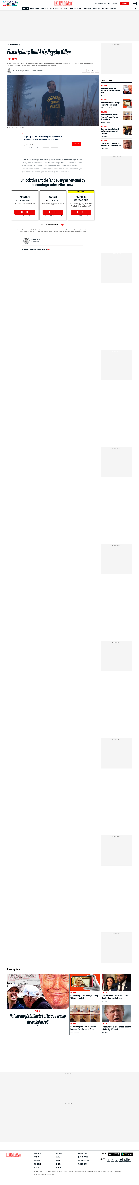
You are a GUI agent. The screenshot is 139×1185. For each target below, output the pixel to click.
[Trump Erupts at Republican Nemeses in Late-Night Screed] (127, 148)
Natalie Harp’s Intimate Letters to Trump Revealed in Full (38, 1019)
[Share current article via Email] (92, 71)
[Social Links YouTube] (121, 1160)
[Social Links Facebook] (108, 1160)
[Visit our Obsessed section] (16, 3)
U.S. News (105, 9)
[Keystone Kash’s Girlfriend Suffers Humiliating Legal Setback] (127, 134)
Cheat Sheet (34, 9)
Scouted (113, 9)
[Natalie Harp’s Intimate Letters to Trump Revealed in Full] (127, 93)
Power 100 (87, 9)
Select (24, 212)
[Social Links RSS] (125, 1160)
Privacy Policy (54, 147)
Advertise (55, 1171)
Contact (41, 1171)
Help (60, 1171)
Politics (73, 9)
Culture (58, 1164)
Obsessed (58, 9)
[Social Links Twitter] (112, 1160)
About (36, 1171)
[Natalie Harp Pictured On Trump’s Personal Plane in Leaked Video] (127, 120)
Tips (46, 1171)
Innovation (96, 9)
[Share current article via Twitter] (88, 71)
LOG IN (133, 3)
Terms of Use (46, 147)
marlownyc (36, 241)
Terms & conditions (100, 1171)
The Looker (44, 9)
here (48, 249)
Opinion (79, 9)
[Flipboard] (129, 1160)
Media (52, 9)
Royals (65, 9)
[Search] (136, 9)
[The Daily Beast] (63, 3)
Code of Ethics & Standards (77, 1171)
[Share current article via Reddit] (97, 71)
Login (62, 225)
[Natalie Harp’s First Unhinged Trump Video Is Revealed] (127, 108)
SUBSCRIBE (124, 3)
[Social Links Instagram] (116, 1160)
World (58, 1160)
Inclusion (90, 1171)
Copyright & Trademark (114, 1171)
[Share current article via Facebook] (84, 71)
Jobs (49, 1171)
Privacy (65, 1171)
